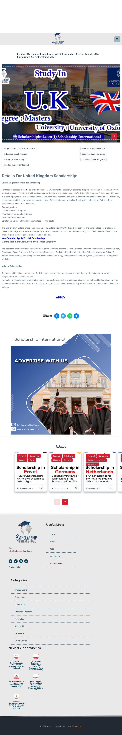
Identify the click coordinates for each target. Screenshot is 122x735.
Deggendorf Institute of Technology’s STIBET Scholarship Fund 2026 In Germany (36, 665)
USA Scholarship (36, 238)
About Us (54, 541)
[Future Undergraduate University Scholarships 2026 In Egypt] (16, 656)
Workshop (19, 633)
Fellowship (19, 619)
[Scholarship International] (58, 39)
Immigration (55, 556)
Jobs (52, 549)
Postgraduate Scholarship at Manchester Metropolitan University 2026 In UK (35, 686)
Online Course (21, 641)
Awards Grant (21, 590)
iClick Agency (77, 726)
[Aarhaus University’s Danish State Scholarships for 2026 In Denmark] (16, 697)
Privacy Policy (15, 567)
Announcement (56, 563)
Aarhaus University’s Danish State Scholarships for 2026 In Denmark (16, 705)
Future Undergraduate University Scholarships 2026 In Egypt (16, 664)
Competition (20, 597)
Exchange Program (23, 611)
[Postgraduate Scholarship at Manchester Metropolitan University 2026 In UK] (35, 676)
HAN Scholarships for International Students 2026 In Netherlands (16, 684)
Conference (20, 604)
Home (52, 534)
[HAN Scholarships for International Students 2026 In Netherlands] (16, 676)
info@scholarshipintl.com (20, 551)
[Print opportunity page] (12, 327)
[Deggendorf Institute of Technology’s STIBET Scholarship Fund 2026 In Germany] (35, 656)
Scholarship (20, 626)
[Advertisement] (61, 16)
